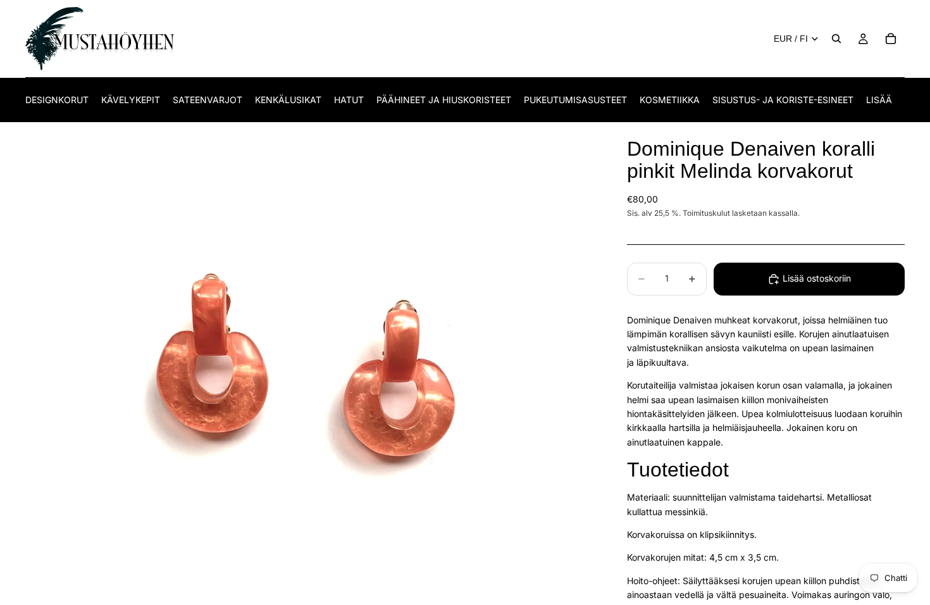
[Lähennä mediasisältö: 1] (311, 364)
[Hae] (836, 39)
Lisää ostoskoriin (817, 278)
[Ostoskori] (891, 39)
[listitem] (879, 99)
